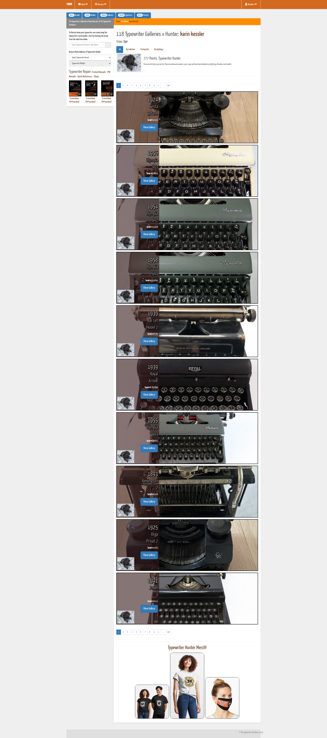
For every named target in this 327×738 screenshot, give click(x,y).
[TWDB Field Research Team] (222, 698)
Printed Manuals (99, 72)
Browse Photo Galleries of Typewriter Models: (85, 52)
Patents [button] (143, 15)
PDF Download (74, 102)
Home (118, 21)
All (120, 49)
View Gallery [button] (149, 127)
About (83, 4)
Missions (100, 4)
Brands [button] (75, 15)
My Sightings (158, 49)
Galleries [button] (107, 15)
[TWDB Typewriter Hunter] (152, 702)
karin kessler (133, 21)
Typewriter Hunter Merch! (187, 647)
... (163, 86)
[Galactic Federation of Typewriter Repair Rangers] (187, 686)
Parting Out (145, 49)
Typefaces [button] (125, 15)
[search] (90, 57)
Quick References (85, 76)
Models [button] (91, 15)
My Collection (130, 49)
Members (251, 4)
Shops (96, 76)
